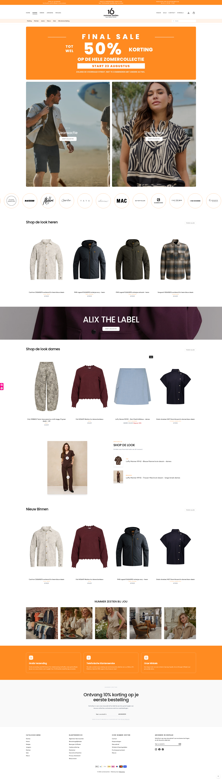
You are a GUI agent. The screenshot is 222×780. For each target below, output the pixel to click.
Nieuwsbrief (115, 744)
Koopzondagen (116, 741)
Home (28, 13)
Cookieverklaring (74, 747)
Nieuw (158, 13)
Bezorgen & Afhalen (75, 744)
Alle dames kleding (63, 21)
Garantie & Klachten (75, 753)
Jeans (43, 21)
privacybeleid (125, 719)
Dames (35, 13)
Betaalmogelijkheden (75, 741)
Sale (165, 13)
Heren (42, 13)
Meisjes (58, 13)
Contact (172, 13)
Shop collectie (111, 328)
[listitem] (21, 200)
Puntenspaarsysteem (118, 750)
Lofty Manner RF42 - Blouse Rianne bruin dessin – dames (148, 461)
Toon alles (190, 223)
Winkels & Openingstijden (119, 747)
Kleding (29, 21)
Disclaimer (72, 750)
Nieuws (114, 753)
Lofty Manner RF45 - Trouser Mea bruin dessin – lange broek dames (153, 478)
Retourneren (73, 758)
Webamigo (122, 771)
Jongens (50, 13)
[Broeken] (68, 477)
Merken (36, 21)
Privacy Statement (75, 755)
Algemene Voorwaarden (76, 738)
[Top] (67, 458)
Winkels (180, 13)
